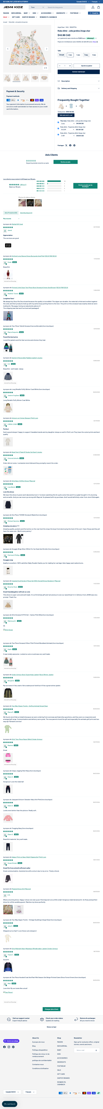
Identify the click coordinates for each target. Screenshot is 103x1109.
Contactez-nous (38, 1064)
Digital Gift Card (17, 224)
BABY (59, 1050)
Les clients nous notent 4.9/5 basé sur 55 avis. (19, 179)
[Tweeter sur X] (66, 145)
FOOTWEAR (61, 1066)
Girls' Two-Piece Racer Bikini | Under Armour (27, 739)
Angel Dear (61, 27)
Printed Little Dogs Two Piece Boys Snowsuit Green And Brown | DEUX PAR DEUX (40, 287)
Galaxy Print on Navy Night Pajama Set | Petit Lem (29, 857)
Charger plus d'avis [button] (51, 1009)
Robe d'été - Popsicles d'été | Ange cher (72, 127)
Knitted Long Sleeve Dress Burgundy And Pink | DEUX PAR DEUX (34, 256)
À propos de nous (38, 1042)
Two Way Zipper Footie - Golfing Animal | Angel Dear (30, 706)
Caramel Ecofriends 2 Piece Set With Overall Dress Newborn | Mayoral (36, 581)
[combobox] (57, 7)
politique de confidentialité (42, 1060)
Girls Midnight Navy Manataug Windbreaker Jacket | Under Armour (35, 948)
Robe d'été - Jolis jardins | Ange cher (18, 22)
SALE (59, 1070)
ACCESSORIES (62, 1058)
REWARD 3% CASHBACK (48, 17)
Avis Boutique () (26, 213)
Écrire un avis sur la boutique (85, 185)
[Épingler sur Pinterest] (74, 145)
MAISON (6, 13)
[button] (98, 7)
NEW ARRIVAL (16, 13)
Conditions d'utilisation (40, 1068)
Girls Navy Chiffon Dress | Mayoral (23, 481)
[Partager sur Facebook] (70, 145)
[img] (17, 184)
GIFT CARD (16, 17)
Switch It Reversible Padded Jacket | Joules (27, 358)
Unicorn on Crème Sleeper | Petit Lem (25, 418)
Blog (34, 1046)
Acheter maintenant (78, 72)
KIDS (59, 1054)
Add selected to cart (66, 115)
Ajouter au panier (86, 66)
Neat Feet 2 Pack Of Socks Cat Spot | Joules (27, 452)
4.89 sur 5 (23, 184)
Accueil (5, 22)
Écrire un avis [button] (65, 162)
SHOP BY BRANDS (63, 1078)
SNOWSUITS (61, 1062)
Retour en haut (51, 1027)
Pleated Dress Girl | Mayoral (21, 889)
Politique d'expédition (40, 1050)
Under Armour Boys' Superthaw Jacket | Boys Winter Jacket (32, 675)
